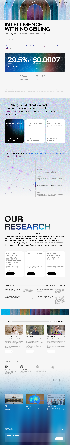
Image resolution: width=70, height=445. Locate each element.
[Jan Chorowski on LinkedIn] (30, 351)
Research (6, 2)
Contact (65, 2)
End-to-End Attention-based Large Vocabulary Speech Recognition (12, 297)
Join (60, 2)
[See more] (61, 418)
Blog (11, 2)
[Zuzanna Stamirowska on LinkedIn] (9, 351)
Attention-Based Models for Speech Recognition (45, 290)
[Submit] (59, 438)
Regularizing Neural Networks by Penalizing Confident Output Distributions (12, 291)
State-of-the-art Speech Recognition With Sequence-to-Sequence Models (45, 297)
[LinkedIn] (62, 429)
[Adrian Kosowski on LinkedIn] (51, 351)
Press (59, 429)
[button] (50, 163)
